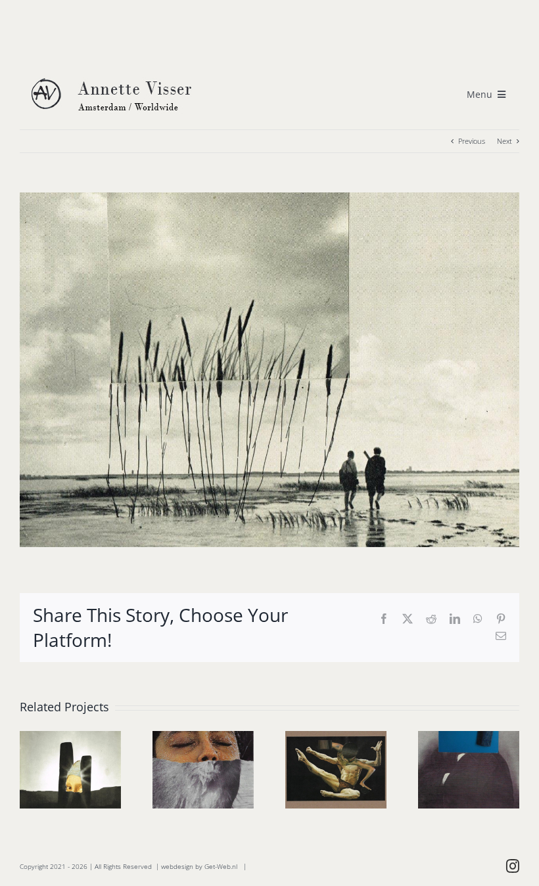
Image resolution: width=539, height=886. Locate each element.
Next (504, 141)
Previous (471, 141)
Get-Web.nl (220, 866)
